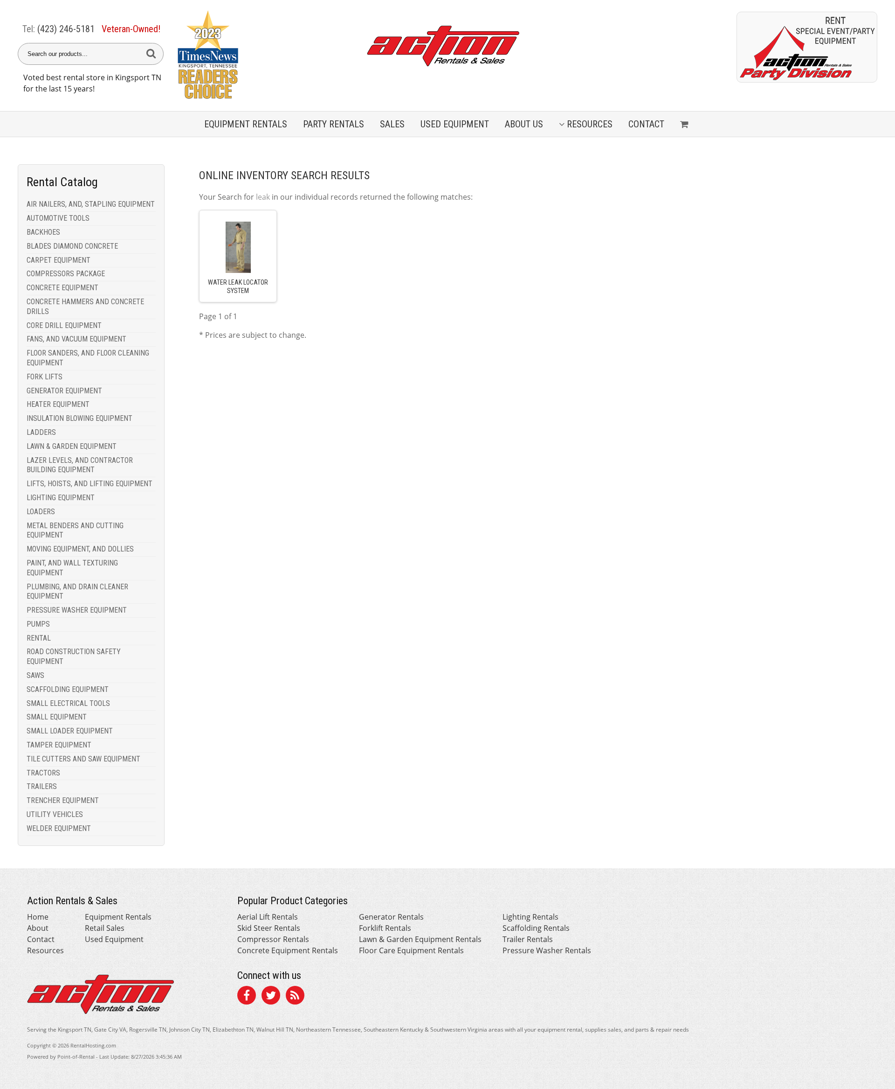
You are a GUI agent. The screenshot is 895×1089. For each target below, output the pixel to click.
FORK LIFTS (44, 376)
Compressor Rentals (273, 939)
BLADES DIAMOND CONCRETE (72, 246)
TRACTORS (43, 772)
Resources (590, 124)
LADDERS (41, 432)
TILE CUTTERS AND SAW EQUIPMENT (83, 758)
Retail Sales (104, 928)
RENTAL (39, 638)
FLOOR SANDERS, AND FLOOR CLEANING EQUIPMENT (88, 358)
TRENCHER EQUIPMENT (63, 800)
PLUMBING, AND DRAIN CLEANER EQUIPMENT (77, 591)
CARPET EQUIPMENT (58, 260)
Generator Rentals (391, 917)
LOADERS (41, 511)
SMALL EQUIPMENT (57, 716)
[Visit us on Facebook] (246, 996)
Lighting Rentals (530, 917)
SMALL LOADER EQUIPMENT (70, 730)
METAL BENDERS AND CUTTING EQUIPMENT (75, 530)
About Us (524, 124)
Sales (392, 124)
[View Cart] (685, 124)
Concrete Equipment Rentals (287, 950)
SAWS (35, 675)
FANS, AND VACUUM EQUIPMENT (76, 339)
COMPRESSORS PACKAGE (66, 273)
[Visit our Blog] (295, 996)
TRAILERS (42, 786)
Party (333, 124)
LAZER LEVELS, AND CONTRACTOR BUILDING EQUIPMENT (80, 465)
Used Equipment (114, 939)
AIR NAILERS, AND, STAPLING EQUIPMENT (91, 204)
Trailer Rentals (528, 939)
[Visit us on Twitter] (271, 996)
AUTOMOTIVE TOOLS (58, 218)
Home (37, 917)
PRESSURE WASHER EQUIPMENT (77, 610)
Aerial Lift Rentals (267, 917)
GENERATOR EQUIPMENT (64, 390)
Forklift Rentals (385, 928)
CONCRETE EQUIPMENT (62, 287)
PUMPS (38, 624)
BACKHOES (43, 232)
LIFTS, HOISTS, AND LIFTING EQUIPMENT (89, 483)
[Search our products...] (151, 54)
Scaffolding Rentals (536, 928)
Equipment (245, 124)
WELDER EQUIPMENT (59, 828)
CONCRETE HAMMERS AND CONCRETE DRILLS (85, 306)
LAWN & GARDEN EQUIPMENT (72, 446)
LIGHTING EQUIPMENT (61, 497)
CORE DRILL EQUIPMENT (64, 325)
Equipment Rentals (118, 917)
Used (454, 124)
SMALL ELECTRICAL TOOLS (68, 703)
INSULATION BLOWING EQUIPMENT (79, 418)
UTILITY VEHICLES (55, 814)
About (37, 928)
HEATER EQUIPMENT (58, 404)
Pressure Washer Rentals (547, 950)
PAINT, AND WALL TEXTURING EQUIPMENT (72, 567)
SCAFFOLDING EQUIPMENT (68, 689)
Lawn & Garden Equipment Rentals (420, 939)
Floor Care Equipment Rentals (411, 950)
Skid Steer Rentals (268, 928)
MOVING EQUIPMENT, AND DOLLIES (80, 548)
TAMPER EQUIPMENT (59, 744)
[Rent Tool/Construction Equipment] (807, 80)
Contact (646, 124)
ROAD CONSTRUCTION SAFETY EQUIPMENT (74, 656)
